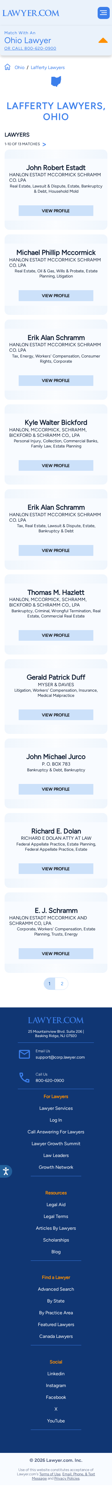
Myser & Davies (56, 684)
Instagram (56, 1385)
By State (56, 1301)
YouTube (56, 1421)
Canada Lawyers (56, 1336)
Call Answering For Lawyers (56, 1132)
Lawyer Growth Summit (56, 1143)
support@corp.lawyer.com (60, 1057)
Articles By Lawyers (56, 1228)
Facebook (56, 1397)
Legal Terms (56, 1216)
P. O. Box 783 (56, 764)
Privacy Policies (67, 1478)
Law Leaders (56, 1155)
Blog (56, 1251)
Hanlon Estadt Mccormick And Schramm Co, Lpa (48, 920)
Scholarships (56, 1240)
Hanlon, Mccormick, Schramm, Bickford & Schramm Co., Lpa (48, 432)
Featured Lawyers (56, 1324)
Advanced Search (56, 1289)
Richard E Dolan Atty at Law (56, 838)
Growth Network (56, 1167)
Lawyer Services (56, 1108)
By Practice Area (56, 1312)
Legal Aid (56, 1204)
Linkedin (56, 1373)
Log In (56, 1120)
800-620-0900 (40, 48)
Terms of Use (50, 1474)
